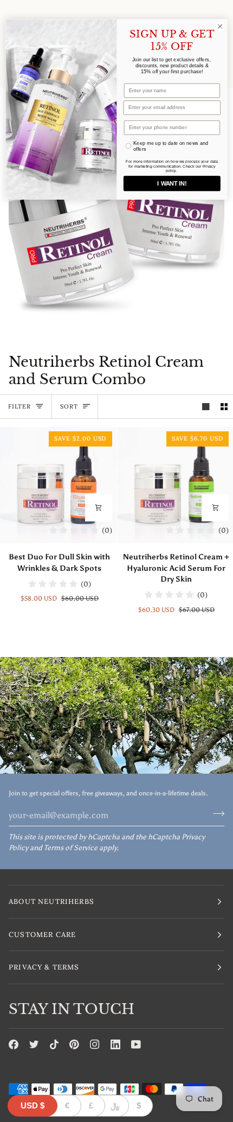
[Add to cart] (98, 507)
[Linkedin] (115, 1044)
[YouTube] (136, 1044)
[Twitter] (34, 1044)
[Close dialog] (220, 26)
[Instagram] (95, 1044)
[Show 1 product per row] (206, 406)
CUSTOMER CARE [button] (42, 934)
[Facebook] (13, 1044)
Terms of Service (71, 847)
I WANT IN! (171, 183)
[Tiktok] (54, 1044)
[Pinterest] (74, 1044)
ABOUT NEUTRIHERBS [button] (51, 901)
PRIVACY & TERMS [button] (44, 967)
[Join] (215, 814)
